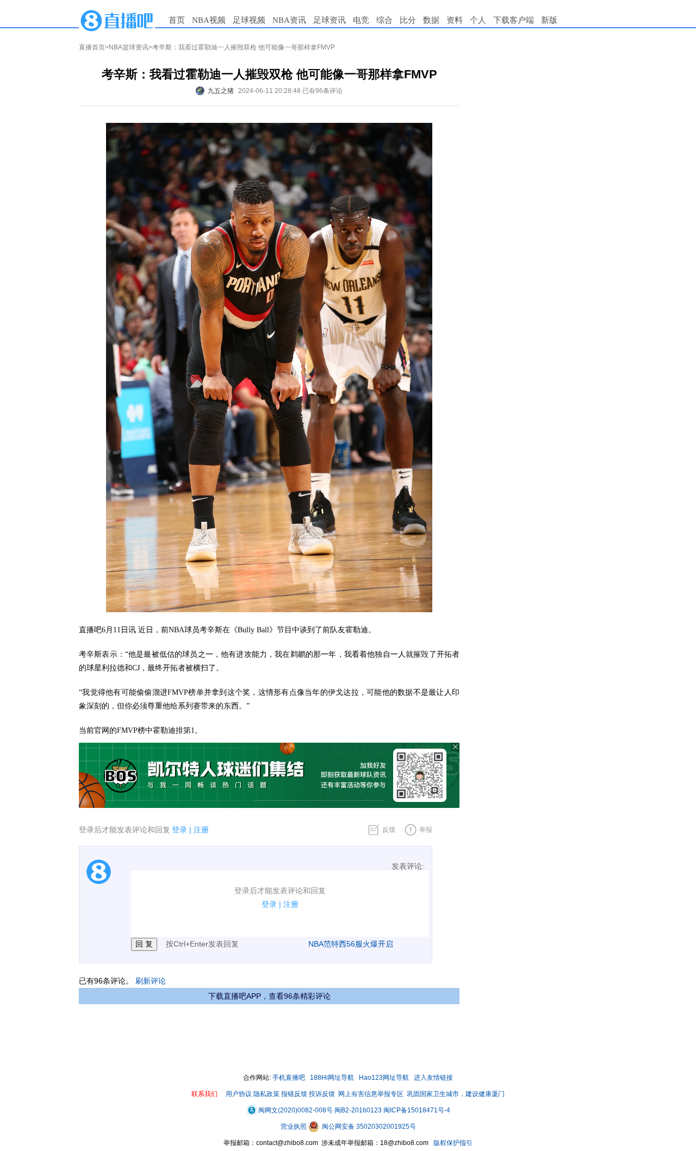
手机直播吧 (288, 1077)
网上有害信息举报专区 (370, 1094)
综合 (384, 20)
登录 (179, 829)
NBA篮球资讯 (128, 47)
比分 (408, 20)
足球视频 (249, 20)
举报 (425, 829)
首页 (177, 20)
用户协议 (239, 1094)
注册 (201, 829)
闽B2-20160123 (358, 1110)
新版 (549, 20)
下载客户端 (513, 20)
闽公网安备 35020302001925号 (368, 1126)
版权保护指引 (452, 1143)
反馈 (388, 829)
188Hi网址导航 (332, 1077)
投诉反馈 (322, 1094)
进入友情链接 (433, 1077)
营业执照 (294, 1126)
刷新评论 (150, 980)
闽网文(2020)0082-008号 (295, 1110)
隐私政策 (266, 1094)
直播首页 (92, 47)
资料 (454, 20)
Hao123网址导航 (384, 1077)
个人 (478, 20)
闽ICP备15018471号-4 (416, 1110)
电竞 (361, 20)
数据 (431, 20)
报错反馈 (294, 1094)
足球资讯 (329, 20)
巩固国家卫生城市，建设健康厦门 (456, 1094)
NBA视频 (209, 20)
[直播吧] (117, 20)
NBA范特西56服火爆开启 (350, 944)
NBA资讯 (289, 20)
